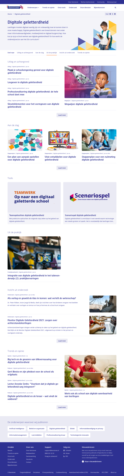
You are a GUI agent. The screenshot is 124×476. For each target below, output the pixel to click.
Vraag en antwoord (51, 456)
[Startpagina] (16, 7)
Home (10, 14)
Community (101, 2)
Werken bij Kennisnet (87, 2)
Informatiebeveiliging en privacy (91, 429)
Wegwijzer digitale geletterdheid (81, 104)
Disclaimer (36, 472)
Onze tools (11, 456)
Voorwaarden (94, 472)
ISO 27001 (105, 472)
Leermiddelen (37, 435)
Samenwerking (31, 456)
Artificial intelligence (16, 429)
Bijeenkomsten (12, 465)
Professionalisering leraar (56, 435)
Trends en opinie (13, 453)
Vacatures (29, 459)
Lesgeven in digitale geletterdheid (25, 82)
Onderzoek (11, 459)
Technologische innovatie (79, 435)
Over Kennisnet (73, 2)
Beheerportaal (111, 2)
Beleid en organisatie (36, 429)
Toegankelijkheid (25, 472)
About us (113, 472)
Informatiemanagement (18, 435)
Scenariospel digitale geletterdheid (80, 215)
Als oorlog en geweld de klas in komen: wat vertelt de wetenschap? (42, 298)
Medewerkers (30, 453)
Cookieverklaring (61, 472)
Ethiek (72, 429)
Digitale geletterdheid (57, 429)
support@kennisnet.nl (52, 450)
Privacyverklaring (47, 472)
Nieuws (10, 450)
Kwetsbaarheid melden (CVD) (78, 472)
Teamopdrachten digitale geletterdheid (26, 215)
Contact (28, 462)
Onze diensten (12, 462)
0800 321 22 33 (49, 453)
